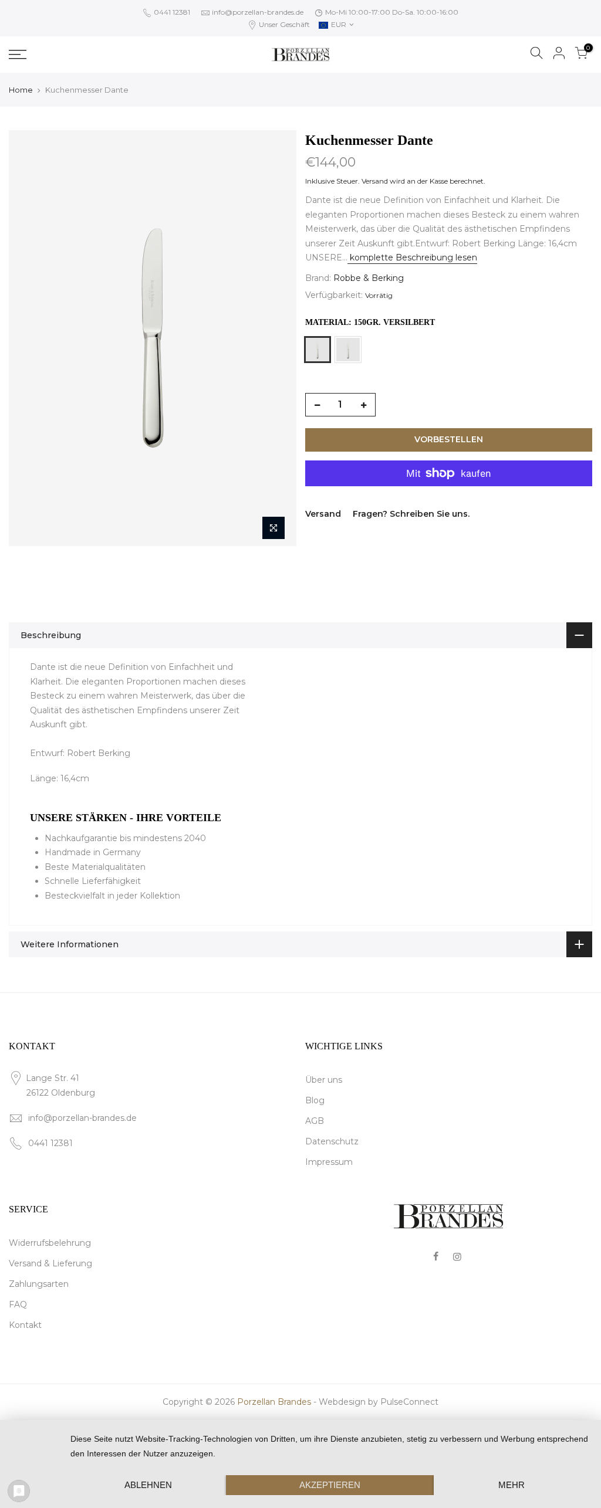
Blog (315, 1100)
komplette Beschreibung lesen (412, 257)
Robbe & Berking (368, 278)
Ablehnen (148, 1485)
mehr (511, 1485)
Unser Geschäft (283, 24)
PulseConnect (409, 1402)
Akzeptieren (329, 1485)
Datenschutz (332, 1141)
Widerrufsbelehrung (50, 1243)
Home (21, 89)
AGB (314, 1121)
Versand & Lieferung (50, 1263)
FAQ (18, 1304)
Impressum (329, 1162)
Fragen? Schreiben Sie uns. (411, 514)
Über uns (323, 1080)
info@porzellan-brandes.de (257, 12)
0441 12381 (171, 12)
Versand (375, 181)
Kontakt (25, 1325)
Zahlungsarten (39, 1284)
